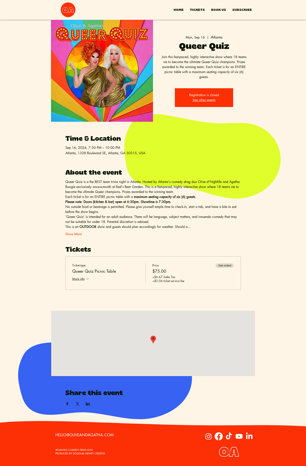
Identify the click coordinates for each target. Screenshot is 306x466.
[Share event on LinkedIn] (88, 403)
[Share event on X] (78, 403)
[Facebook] (219, 436)
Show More (73, 234)
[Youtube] (239, 436)
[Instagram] (208, 436)
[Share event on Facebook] (67, 403)
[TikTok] (229, 436)
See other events (204, 100)
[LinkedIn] (249, 436)
